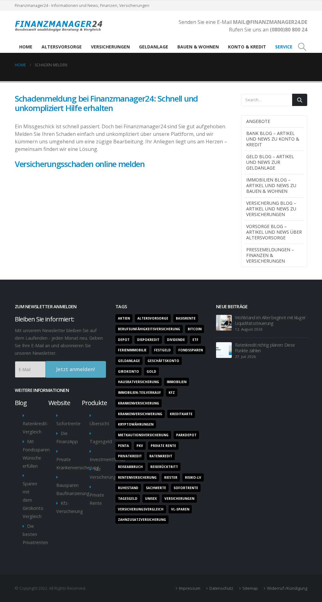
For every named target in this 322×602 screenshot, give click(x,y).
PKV (139, 445)
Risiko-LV (193, 477)
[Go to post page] (224, 322)
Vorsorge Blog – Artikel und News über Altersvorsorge (274, 232)
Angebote (258, 121)
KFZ (172, 392)
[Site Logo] (60, 25)
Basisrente (186, 318)
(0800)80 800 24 (288, 29)
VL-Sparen (180, 509)
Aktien (124, 318)
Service (283, 47)
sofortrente (186, 488)
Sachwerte (156, 488)
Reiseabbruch (130, 467)
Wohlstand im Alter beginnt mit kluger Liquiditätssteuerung (270, 320)
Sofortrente (68, 423)
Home (25, 47)
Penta (123, 445)
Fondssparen (190, 350)
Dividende (176, 339)
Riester (170, 477)
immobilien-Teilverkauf (139, 392)
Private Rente (163, 445)
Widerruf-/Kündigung (287, 588)
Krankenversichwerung (140, 414)
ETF (195, 339)
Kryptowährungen (135, 424)
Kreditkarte (181, 414)
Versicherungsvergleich (141, 509)
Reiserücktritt (164, 467)
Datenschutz (221, 588)
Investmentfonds (107, 459)
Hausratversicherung (138, 382)
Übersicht (99, 423)
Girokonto (128, 371)
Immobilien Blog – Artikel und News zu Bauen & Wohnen (271, 185)
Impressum (189, 588)
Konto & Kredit (247, 47)
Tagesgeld (101, 441)
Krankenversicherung (138, 403)
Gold (151, 371)
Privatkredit (130, 456)
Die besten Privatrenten (35, 534)
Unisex (151, 498)
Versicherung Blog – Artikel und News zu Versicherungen (271, 208)
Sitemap (250, 588)
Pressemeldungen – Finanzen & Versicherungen (270, 255)
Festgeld (162, 350)
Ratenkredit (160, 456)
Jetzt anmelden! (75, 369)
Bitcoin (195, 329)
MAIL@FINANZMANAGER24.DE (269, 22)
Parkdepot (186, 435)
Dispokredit (148, 339)
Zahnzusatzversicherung (142, 519)
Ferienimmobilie (132, 350)
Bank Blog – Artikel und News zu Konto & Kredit (272, 139)
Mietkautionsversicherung (143, 435)
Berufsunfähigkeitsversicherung (149, 329)
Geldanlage (153, 47)
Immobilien (176, 382)
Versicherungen (110, 47)
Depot (124, 339)
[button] (302, 47)
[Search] (299, 100)
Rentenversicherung (137, 477)
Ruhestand (128, 488)
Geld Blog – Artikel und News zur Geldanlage (270, 162)
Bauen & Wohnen (198, 47)
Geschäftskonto (163, 361)
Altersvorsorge (62, 47)
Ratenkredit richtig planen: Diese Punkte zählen (265, 348)
